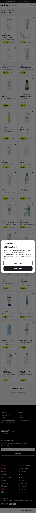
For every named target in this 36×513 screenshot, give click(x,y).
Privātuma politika (8, 243)
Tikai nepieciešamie (18, 263)
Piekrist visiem (18, 268)
